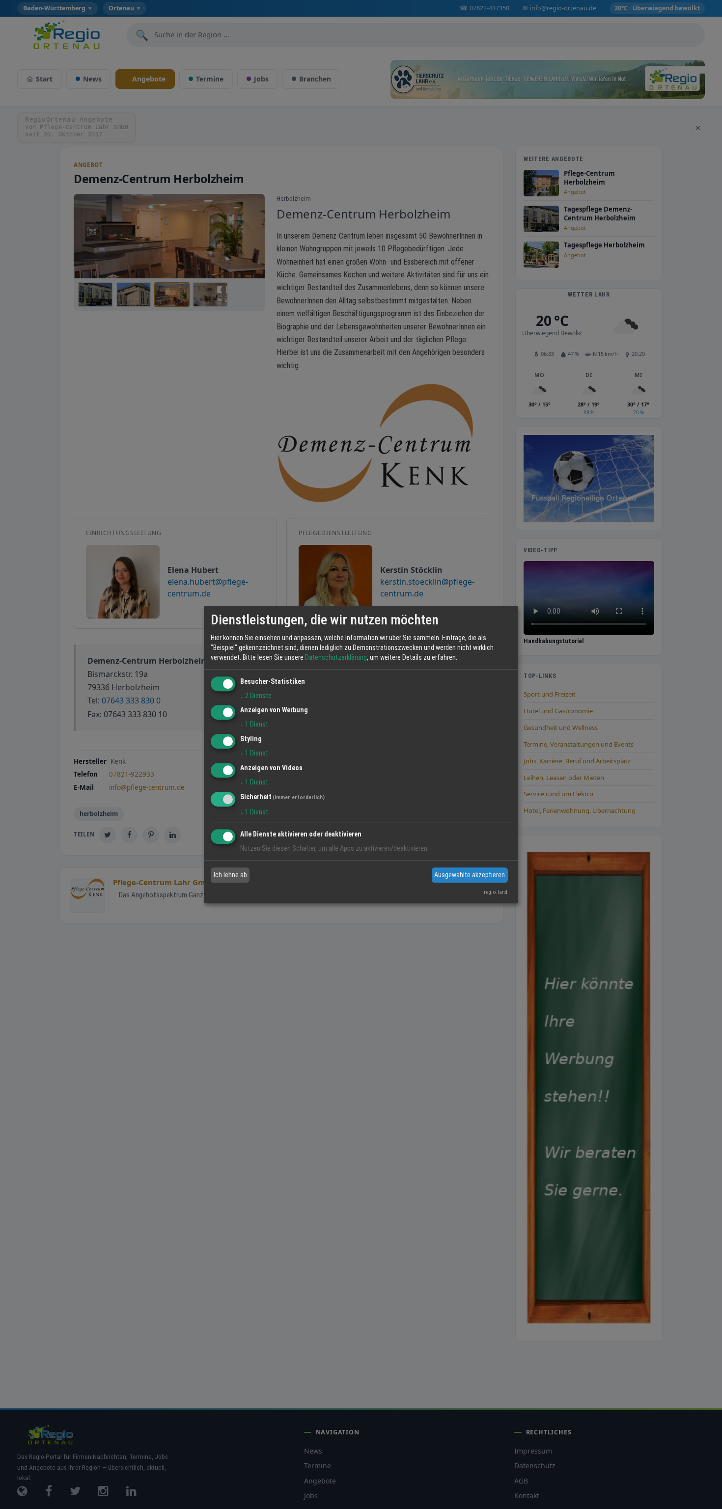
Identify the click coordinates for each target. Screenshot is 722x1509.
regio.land (495, 892)
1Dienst (254, 724)
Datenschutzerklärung (336, 657)
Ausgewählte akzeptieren (469, 875)
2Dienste (256, 696)
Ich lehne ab (230, 875)
